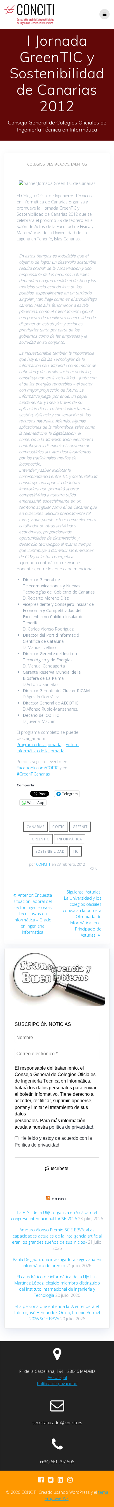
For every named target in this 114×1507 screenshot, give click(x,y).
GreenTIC (40, 839)
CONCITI (43, 864)
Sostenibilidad (50, 851)
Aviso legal (57, 1377)
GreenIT (80, 826)
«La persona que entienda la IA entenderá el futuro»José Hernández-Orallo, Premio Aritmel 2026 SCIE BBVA (57, 1312)
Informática (69, 839)
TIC (76, 851)
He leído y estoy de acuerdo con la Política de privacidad (53, 1141)
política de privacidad (71, 1127)
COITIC (58, 826)
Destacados (57, 164)
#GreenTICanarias (33, 774)
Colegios (36, 164)
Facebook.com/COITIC (37, 768)
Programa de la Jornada (39, 744)
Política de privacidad (57, 1383)
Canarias (35, 826)
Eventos (79, 164)
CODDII (59, 1199)
